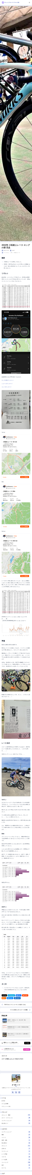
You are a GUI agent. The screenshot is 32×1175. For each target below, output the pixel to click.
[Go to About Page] (16, 1078)
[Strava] (12, 1092)
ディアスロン (6, 252)
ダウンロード (10, 380)
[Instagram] (19, 1092)
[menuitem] (26, 2)
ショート (4, 383)
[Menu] (29, 2)
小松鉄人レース (17, 252)
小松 (11, 252)
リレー (3, 387)
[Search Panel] (23, 2)
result (13, 250)
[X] (16, 1092)
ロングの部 (4, 380)
